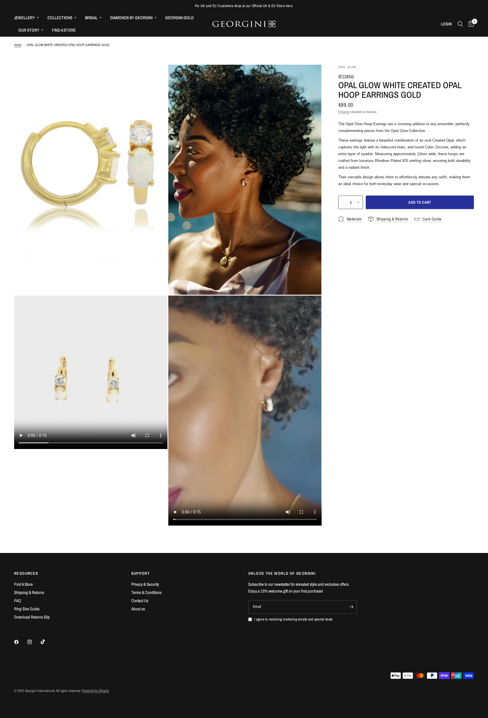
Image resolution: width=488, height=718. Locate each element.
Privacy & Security (145, 584)
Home (17, 45)
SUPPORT (140, 573)
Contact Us (139, 601)
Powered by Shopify (95, 690)
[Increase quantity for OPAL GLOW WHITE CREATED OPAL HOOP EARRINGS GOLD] (358, 202)
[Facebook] (20, 642)
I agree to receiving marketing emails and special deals (293, 619)
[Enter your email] (351, 607)
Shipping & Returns (29, 592)
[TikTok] (47, 641)
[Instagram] (33, 642)
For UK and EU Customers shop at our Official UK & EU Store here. (244, 5)
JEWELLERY (24, 18)
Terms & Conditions (146, 592)
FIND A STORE (64, 30)
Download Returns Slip (32, 617)
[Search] (460, 24)
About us (138, 609)
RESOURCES (26, 573)
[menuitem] (28, 18)
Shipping (343, 112)
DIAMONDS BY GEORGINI (131, 18)
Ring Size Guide (27, 609)
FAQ (17, 601)
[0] (470, 24)
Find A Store (23, 584)
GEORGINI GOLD (179, 18)
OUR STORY (28, 30)
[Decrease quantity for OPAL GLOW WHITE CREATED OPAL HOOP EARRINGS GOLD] (343, 202)
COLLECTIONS (59, 18)
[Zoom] (155, 76)
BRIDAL (91, 18)
